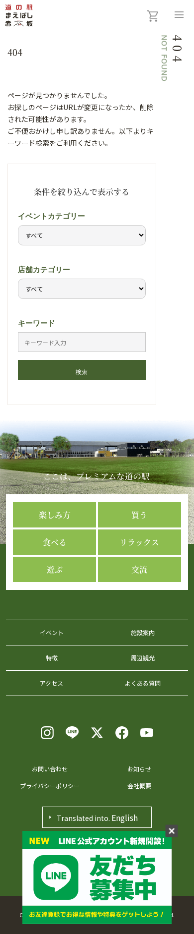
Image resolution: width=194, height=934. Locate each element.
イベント (52, 632)
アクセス (51, 683)
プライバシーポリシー (50, 785)
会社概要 (139, 785)
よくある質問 (143, 683)
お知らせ (139, 768)
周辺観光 (143, 657)
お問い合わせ (50, 768)
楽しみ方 (55, 515)
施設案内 (143, 632)
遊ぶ (55, 569)
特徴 (52, 657)
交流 (139, 569)
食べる (55, 542)
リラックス (139, 542)
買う (139, 515)
